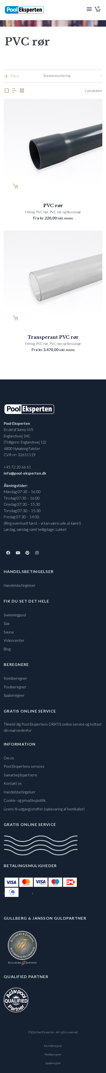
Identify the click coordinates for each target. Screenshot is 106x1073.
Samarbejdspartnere (20, 775)
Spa (6, 623)
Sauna (9, 632)
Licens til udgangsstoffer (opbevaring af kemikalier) (44, 809)
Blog (7, 649)
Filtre (15, 76)
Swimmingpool (15, 615)
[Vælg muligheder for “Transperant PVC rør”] (15, 317)
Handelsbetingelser (19, 585)
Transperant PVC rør (53, 337)
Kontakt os (13, 783)
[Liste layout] (14, 90)
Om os (9, 758)
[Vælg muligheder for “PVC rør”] (15, 186)
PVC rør (53, 205)
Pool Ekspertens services (24, 766)
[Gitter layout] (22, 90)
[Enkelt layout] (7, 90)
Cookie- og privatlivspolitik (25, 800)
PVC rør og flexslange (65, 212)
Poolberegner (15, 687)
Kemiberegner (15, 678)
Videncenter (14, 640)
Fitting (30, 212)
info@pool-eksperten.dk (25, 473)
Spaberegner (14, 695)
